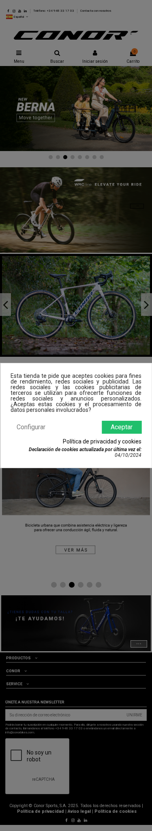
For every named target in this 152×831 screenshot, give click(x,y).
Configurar (31, 427)
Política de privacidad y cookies (102, 441)
